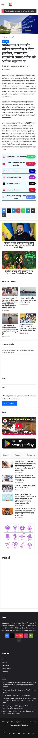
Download (31, 197)
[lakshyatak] (10, 4)
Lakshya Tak (32, 722)
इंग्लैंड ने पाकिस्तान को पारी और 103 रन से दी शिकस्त (25, 487)
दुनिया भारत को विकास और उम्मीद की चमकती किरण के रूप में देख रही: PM (25, 478)
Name (4, 378)
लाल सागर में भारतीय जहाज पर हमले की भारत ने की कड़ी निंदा (28, 300)
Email (4, 387)
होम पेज (3, 659)
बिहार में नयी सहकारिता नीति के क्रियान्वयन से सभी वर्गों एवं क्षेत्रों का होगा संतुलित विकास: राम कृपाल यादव (25, 512)
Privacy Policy (6, 668)
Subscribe (31, 164)
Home (5, 37)
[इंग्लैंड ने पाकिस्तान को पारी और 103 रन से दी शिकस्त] (7, 488)
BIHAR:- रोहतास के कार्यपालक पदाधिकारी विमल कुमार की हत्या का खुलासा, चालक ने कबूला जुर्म (10, 330)
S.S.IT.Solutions (23, 725)
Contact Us (5, 665)
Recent (5, 455)
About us (4, 662)
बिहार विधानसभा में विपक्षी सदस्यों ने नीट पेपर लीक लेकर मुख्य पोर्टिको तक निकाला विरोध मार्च (28, 328)
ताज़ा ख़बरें (11, 37)
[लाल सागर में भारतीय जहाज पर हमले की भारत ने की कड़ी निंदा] (28, 291)
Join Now (31, 157)
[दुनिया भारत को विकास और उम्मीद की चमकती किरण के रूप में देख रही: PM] (7, 478)
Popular (17, 455)
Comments (31, 455)
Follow (32, 171)
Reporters (5, 671)
